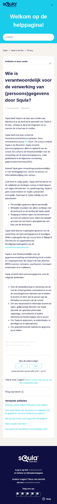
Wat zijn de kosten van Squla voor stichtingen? (26, 418)
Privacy (30, 50)
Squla (5, 50)
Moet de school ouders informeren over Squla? (26, 405)
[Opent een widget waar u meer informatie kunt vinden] (46, 499)
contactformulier (32, 482)
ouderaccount (35, 470)
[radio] (21, 366)
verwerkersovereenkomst (16, 247)
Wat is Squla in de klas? (16, 424)
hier (26, 141)
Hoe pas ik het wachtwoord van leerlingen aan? (26, 429)
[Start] (10, 6)
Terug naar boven (13, 392)
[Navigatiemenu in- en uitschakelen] (52, 5)
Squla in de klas (17, 50)
